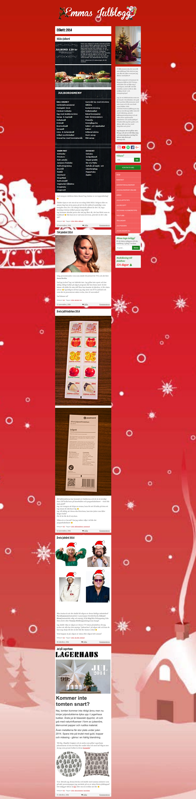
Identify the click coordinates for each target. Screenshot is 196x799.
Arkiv (118, 195)
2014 (72, 221)
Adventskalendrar (125, 185)
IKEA (76, 221)
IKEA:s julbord (63, 38)
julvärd (77, 300)
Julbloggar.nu (123, 231)
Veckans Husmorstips (126, 210)
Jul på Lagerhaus (65, 649)
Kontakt (120, 180)
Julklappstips (123, 200)
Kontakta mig (128, 167)
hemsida (86, 748)
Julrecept (121, 205)
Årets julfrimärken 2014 (68, 311)
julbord (80, 221)
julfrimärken (79, 526)
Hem (118, 175)
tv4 (81, 300)
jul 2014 (77, 638)
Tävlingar (121, 220)
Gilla (86, 225)
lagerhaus (86, 790)
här (75, 787)
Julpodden (121, 225)
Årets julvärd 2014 (65, 537)
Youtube (120, 215)
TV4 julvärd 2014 (65, 232)
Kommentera (104, 225)
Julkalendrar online (126, 190)
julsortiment (79, 790)
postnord (87, 526)
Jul (64, 221)
